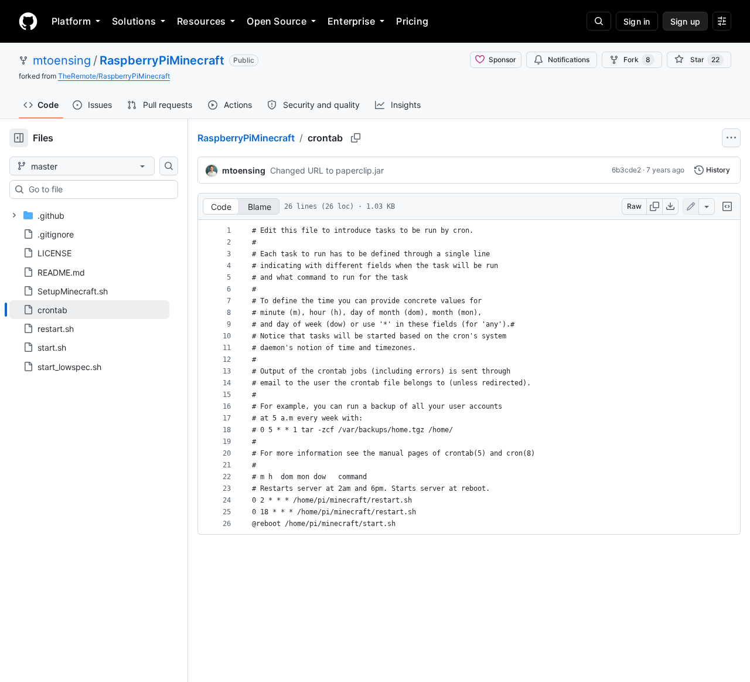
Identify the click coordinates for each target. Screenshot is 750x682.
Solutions (134, 21)
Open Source (276, 21)
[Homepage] (28, 21)
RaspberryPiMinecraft (162, 60)
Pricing (412, 21)
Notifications (568, 59)
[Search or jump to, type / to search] (599, 21)
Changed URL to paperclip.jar (327, 170)
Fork (636, 59)
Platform (71, 21)
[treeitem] (89, 309)
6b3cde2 (626, 169)
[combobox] (98, 189)
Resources (201, 21)
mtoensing (62, 60)
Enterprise (351, 21)
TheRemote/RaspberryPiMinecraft (114, 76)
